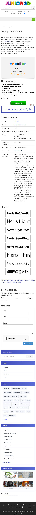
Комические (7, 404)
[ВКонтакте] (11, 64)
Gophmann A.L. (8, 446)
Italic (5, 377)
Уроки (4, 505)
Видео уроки (11, 505)
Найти (30, 356)
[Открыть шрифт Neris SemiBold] (18, 238)
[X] (18, 64)
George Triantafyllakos (10, 459)
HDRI (16, 507)
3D (22, 400)
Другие (5, 408)
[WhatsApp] (23, 64)
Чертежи (28, 507)
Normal (7, 41)
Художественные (8, 400)
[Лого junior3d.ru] (18, 3)
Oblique (32, 280)
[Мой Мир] (16, 64)
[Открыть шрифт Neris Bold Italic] (18, 213)
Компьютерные (25, 404)
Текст (5, 323)
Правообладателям (23, 11)
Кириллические (15, 280)
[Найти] (33, 7)
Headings (28, 400)
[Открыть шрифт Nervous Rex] (18, 271)
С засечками (26, 392)
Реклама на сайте (16, 13)
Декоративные (7, 392)
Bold (5, 371)
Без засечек (25, 280)
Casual (28, 411)
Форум (7, 11)
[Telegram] (25, 64)
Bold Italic (6, 374)
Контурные (15, 404)
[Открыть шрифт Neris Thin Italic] (18, 263)
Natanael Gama (8, 452)
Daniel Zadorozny (8, 436)
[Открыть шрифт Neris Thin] (18, 255)
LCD (12, 411)
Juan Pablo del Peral (9, 455)
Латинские (6, 388)
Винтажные (12, 415)
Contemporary (16, 282)
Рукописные (23, 396)
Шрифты (10, 27)
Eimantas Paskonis (20, 125)
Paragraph (6, 280)
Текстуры (32, 505)
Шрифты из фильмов (22, 408)
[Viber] (20, 64)
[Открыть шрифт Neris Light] (18, 222)
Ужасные (6, 411)
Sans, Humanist (6, 282)
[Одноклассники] (13, 64)
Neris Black (16, 109)
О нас (13, 11)
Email (4, 316)
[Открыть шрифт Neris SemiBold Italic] (18, 246)
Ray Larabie (7, 430)
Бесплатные (7, 396)
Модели (25, 505)
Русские (24, 388)
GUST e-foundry (8, 439)
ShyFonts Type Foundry (10, 433)
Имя (4, 311)
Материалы (9, 507)
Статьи (19, 505)
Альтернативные (20, 411)
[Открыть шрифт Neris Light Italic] (18, 230)
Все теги (5, 419)
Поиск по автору (7, 462)
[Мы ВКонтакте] (24, 13)
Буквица (12, 408)
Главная (4, 27)
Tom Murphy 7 (7, 449)
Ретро (5, 415)
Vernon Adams (7, 442)
